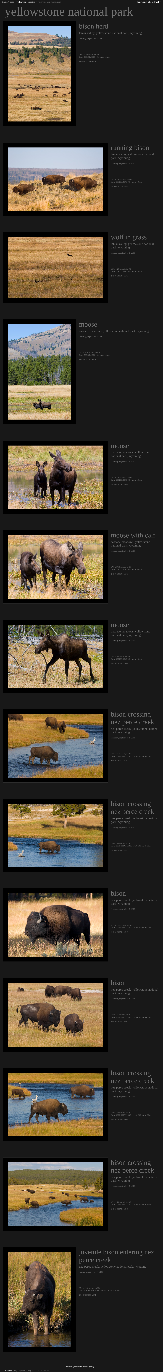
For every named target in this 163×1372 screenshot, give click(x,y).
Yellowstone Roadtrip (25, 2)
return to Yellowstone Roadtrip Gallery (80, 1367)
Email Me (8, 1370)
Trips (12, 2)
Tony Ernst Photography (149, 2)
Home (5, 2)
